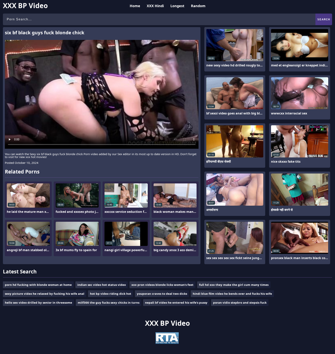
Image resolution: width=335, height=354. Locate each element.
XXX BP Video (25, 5)
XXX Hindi (155, 5)
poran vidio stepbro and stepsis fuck (240, 302)
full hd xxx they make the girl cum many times (234, 285)
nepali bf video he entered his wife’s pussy (176, 302)
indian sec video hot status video (101, 285)
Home (135, 5)
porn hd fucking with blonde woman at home (38, 285)
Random (198, 5)
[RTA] (167, 343)
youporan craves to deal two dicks (162, 294)
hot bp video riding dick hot (110, 294)
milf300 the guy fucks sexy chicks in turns (108, 302)
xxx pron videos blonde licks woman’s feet (162, 285)
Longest (177, 5)
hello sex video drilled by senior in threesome (38, 302)
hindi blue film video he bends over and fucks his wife (232, 294)
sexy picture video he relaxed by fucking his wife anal (44, 294)
